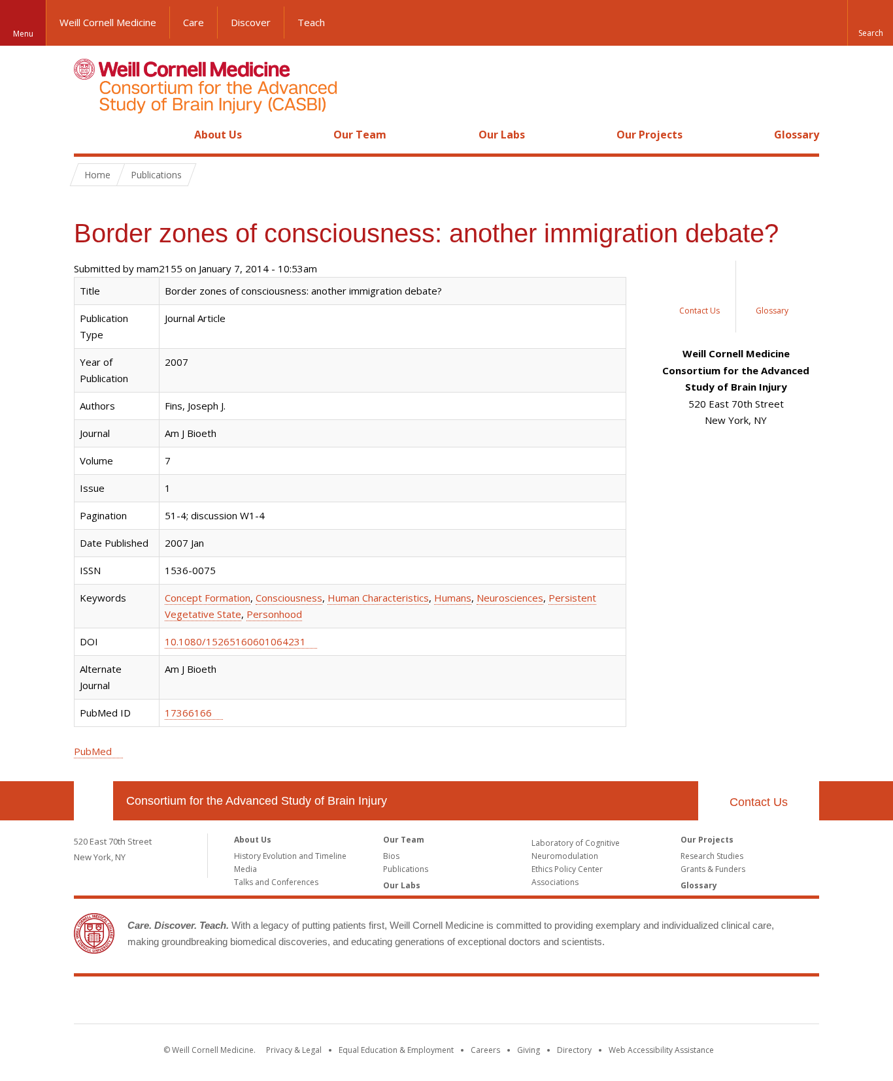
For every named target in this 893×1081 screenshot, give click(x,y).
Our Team (359, 134)
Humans (452, 597)
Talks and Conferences (276, 882)
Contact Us (759, 802)
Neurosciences (510, 597)
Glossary (796, 134)
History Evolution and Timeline (290, 856)
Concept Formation (207, 597)
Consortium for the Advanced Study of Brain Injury (256, 800)
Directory (574, 1050)
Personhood (274, 614)
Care (193, 22)
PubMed (93, 751)
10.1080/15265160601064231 (235, 641)
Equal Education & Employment (396, 1050)
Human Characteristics (378, 597)
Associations (555, 882)
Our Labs (502, 134)
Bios (391, 856)
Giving (528, 1050)
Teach (311, 22)
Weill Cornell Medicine (107, 22)
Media (245, 869)
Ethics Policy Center (567, 869)
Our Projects (649, 134)
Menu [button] (23, 33)
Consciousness (289, 597)
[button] (870, 23)
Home (88, 134)
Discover (251, 22)
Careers (485, 1050)
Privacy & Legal (294, 1050)
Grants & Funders (713, 869)
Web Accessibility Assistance (661, 1050)
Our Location (93, 800)
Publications (156, 175)
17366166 (188, 712)
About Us (218, 134)
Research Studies (712, 856)
